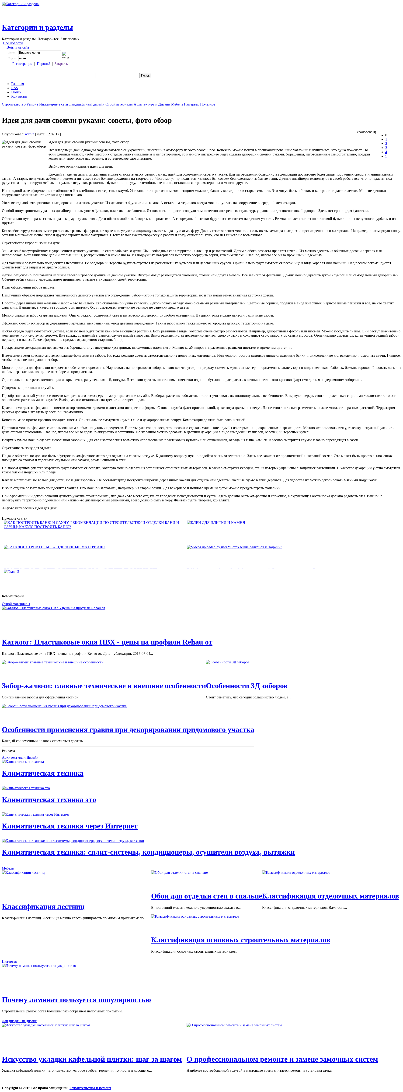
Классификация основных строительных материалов (240, 940)
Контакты (19, 96)
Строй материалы (16, 604)
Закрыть (61, 64)
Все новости (13, 43)
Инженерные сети (53, 104)
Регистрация (22, 64)
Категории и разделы (37, 27)
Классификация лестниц (43, 906)
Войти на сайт (18, 47)
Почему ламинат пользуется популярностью (76, 999)
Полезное (207, 104)
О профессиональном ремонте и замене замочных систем (282, 1059)
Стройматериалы (119, 104)
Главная (17, 84)
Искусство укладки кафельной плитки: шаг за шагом (92, 1059)
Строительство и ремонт (90, 1088)
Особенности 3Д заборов (247, 685)
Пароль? (43, 64)
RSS (14, 88)
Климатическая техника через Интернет (70, 826)
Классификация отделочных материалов (330, 896)
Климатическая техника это (49, 799)
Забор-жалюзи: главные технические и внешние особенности (104, 685)
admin (29, 134)
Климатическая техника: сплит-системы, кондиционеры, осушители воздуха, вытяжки (148, 852)
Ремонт (32, 104)
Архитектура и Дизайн (152, 104)
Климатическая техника (42, 773)
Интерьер (191, 104)
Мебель (177, 104)
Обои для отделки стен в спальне (206, 896)
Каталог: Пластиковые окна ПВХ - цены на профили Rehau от (107, 642)
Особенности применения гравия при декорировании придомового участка (128, 729)
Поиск (16, 92)
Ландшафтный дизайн (86, 104)
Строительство (14, 104)
